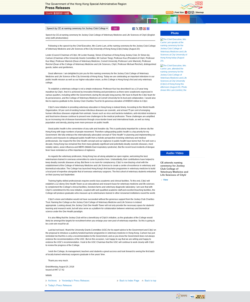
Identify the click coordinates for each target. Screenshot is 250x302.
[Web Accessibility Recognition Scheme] (182, 296)
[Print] (148, 28)
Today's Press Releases (60, 285)
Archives (52, 280)
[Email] (141, 28)
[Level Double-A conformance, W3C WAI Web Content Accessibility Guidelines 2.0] (197, 297)
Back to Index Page (129, 280)
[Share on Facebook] (133, 28)
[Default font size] (186, 12)
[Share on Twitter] (137, 28)
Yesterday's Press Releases (75, 280)
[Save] (144, 28)
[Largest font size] (192, 12)
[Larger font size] (189, 12)
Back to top (150, 280)
